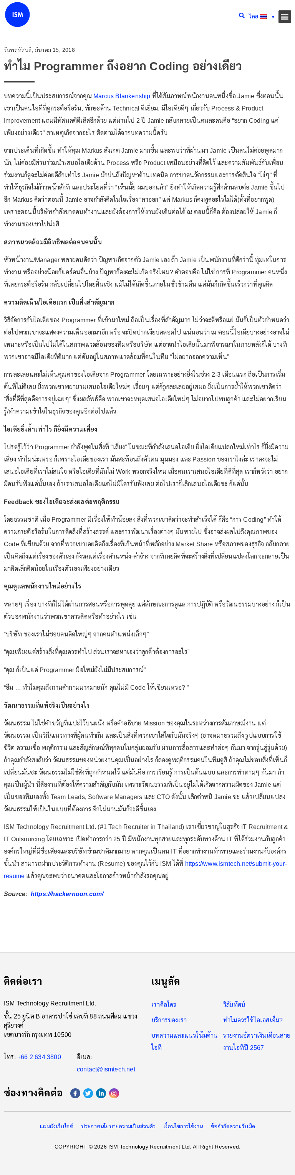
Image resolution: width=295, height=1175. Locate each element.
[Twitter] (88, 1093)
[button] (284, 16)
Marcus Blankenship (122, 96)
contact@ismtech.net (106, 1069)
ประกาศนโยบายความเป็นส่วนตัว (118, 1126)
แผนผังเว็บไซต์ (56, 1126)
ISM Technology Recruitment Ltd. (50, 1003)
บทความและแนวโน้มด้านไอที (184, 1041)
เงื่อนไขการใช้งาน (183, 1126)
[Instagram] (114, 1093)
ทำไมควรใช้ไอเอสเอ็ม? (253, 1020)
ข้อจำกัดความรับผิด (233, 1126)
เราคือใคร (164, 1005)
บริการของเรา (169, 1020)
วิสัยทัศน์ (234, 1005)
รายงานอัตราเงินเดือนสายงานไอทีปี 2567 (256, 1041)
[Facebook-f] (75, 1093)
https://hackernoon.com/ (67, 894)
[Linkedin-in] (101, 1093)
